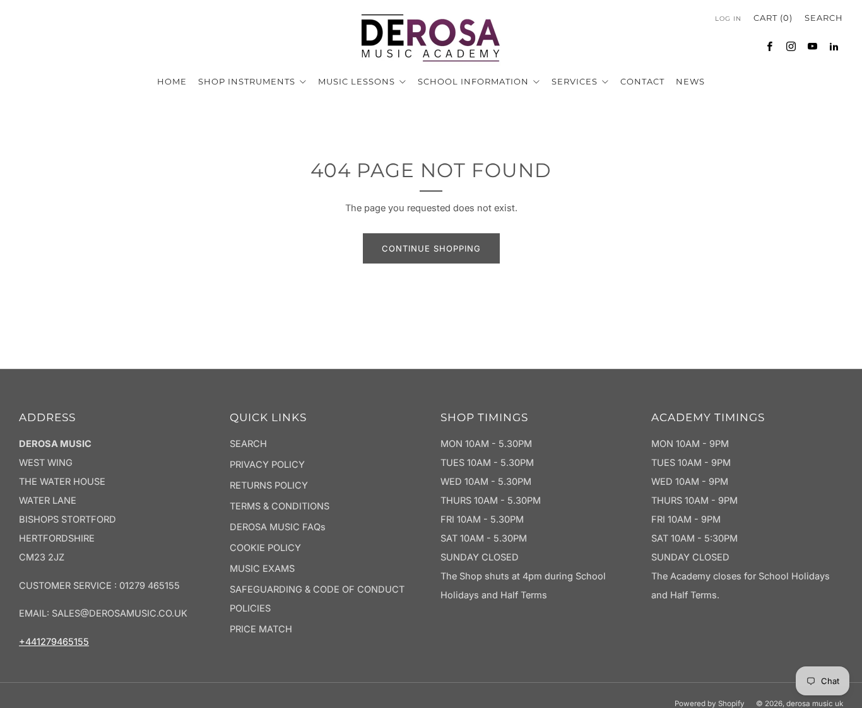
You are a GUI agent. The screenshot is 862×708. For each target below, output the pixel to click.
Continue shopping (431, 248)
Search (824, 18)
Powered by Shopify (710, 703)
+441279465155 (54, 641)
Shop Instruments (248, 81)
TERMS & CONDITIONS (279, 506)
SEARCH (248, 444)
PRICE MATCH (261, 629)
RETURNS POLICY (269, 485)
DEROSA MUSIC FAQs (278, 527)
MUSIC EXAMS (262, 568)
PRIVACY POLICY (267, 464)
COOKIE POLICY (265, 548)
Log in (728, 19)
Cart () (773, 18)
